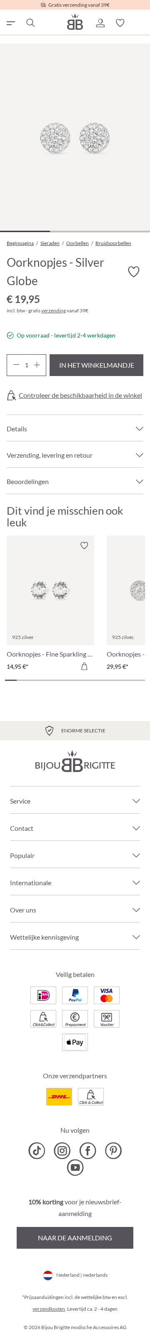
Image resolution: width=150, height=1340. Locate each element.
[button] (100, 23)
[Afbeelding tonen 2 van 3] (75, 231)
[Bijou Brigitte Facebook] (87, 1150)
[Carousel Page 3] (34, 680)
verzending (53, 310)
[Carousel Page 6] (69, 680)
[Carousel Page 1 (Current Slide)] (11, 680)
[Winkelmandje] (140, 23)
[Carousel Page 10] (116, 680)
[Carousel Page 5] (57, 680)
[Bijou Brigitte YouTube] (75, 1167)
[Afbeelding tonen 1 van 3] (25, 231)
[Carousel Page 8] (92, 680)
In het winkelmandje (96, 365)
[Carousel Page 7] (81, 680)
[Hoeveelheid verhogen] (37, 365)
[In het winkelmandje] (84, 666)
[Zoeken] (30, 23)
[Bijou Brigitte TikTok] (37, 1150)
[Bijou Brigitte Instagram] (62, 1150)
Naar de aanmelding (75, 1238)
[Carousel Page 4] (46, 680)
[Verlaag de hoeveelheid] (16, 365)
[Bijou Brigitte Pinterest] (113, 1150)
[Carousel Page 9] (104, 680)
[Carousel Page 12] (139, 680)
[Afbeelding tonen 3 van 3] (125, 231)
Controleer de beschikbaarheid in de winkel (80, 395)
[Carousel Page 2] (22, 680)
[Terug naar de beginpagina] (75, 21)
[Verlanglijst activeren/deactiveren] (133, 272)
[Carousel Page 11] (127, 680)
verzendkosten (48, 1309)
